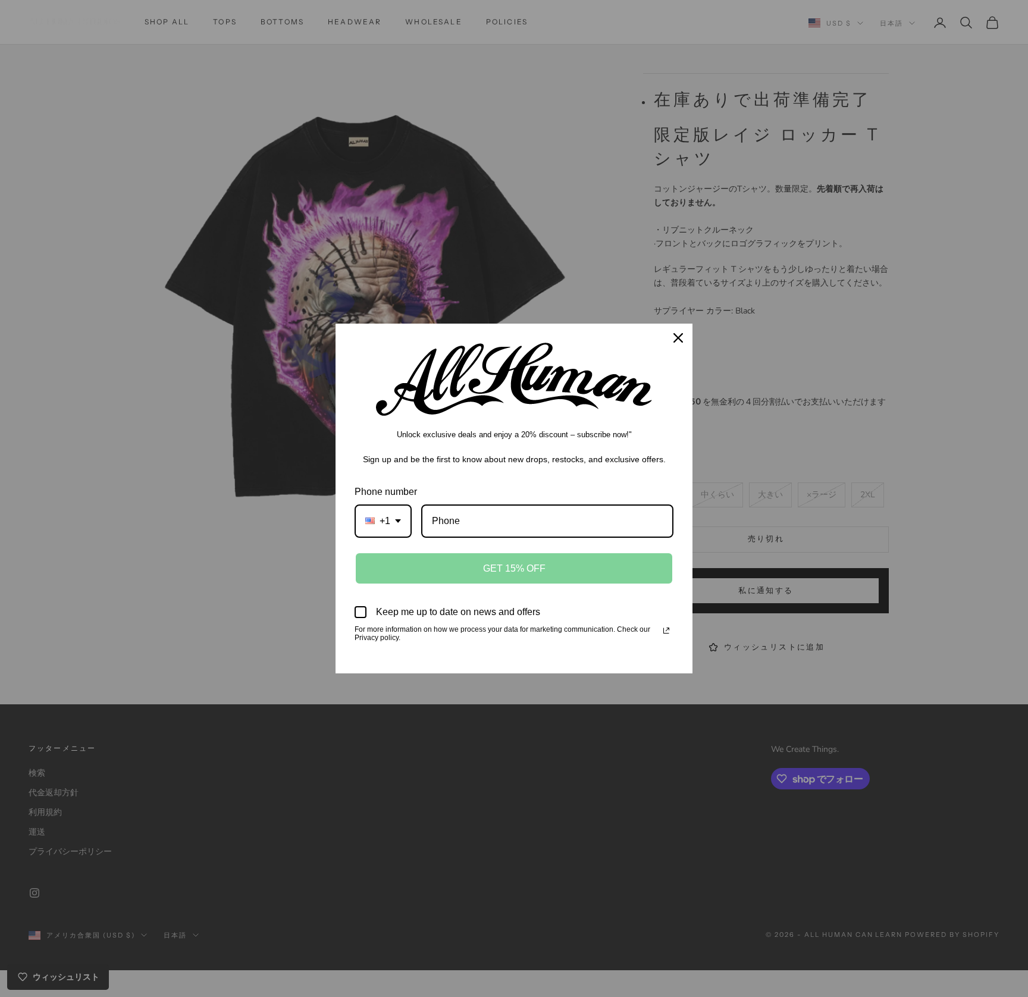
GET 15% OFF (514, 568)
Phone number (386, 492)
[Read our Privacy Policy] (666, 630)
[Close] (678, 338)
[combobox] (383, 520)
